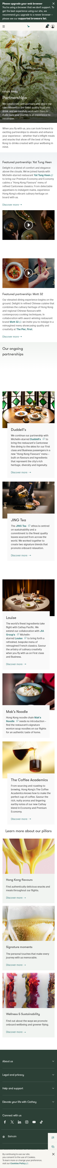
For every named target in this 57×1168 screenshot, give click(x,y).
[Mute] (8, 237)
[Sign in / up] (53, 26)
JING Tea (21, 525)
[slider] (4, 233)
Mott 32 (14, 321)
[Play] (28, 225)
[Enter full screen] (52, 237)
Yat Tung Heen (42, 175)
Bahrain (12, 1136)
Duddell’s (35, 439)
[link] (28, 409)
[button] (16, 898)
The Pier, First (24, 329)
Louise (19, 638)
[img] (53, 3)
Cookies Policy (18, 1163)
